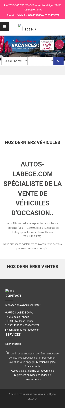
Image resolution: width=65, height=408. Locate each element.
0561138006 (35, 15)
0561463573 (52, 15)
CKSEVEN (32, 399)
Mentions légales (48, 394)
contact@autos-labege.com (24, 329)
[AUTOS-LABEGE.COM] (27, 27)
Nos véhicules (13, 343)
